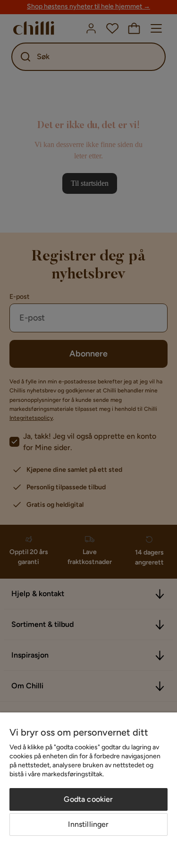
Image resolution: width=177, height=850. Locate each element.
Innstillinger (88, 824)
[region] (88, 781)
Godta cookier (88, 799)
